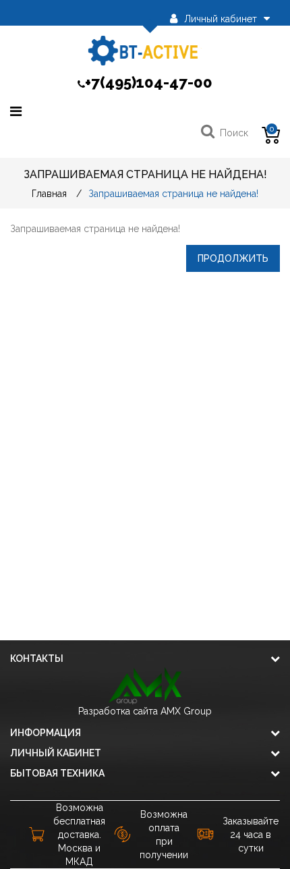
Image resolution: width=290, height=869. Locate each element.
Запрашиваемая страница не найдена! (173, 193)
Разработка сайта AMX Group (145, 711)
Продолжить (233, 258)
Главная (49, 193)
